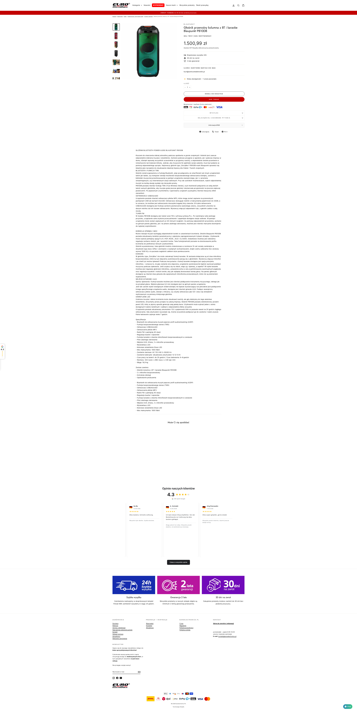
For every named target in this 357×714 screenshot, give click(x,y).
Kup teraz (214, 99)
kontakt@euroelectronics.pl (227, 636)
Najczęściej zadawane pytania (214, 118)
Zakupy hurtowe (117, 634)
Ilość (186, 83)
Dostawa (115, 623)
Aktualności (116, 636)
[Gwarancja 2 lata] (178, 585)
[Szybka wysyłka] (133, 585)
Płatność (115, 625)
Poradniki (149, 625)
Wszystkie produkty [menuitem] (187, 5)
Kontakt (115, 632)
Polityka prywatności (186, 627)
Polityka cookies (185, 630)
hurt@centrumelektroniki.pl (194, 72)
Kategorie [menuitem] (136, 5)
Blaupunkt (189, 24)
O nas (181, 623)
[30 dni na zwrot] (223, 585)
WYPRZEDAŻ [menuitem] (158, 5)
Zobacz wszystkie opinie (178, 562)
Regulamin (183, 625)
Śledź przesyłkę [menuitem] (202, 5)
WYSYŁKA (214, 113)
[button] (347, 706)
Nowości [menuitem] (147, 5)
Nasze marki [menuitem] (171, 5)
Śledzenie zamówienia (119, 638)
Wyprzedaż (150, 623)
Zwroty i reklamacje (118, 627)
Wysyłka (195, 48)
